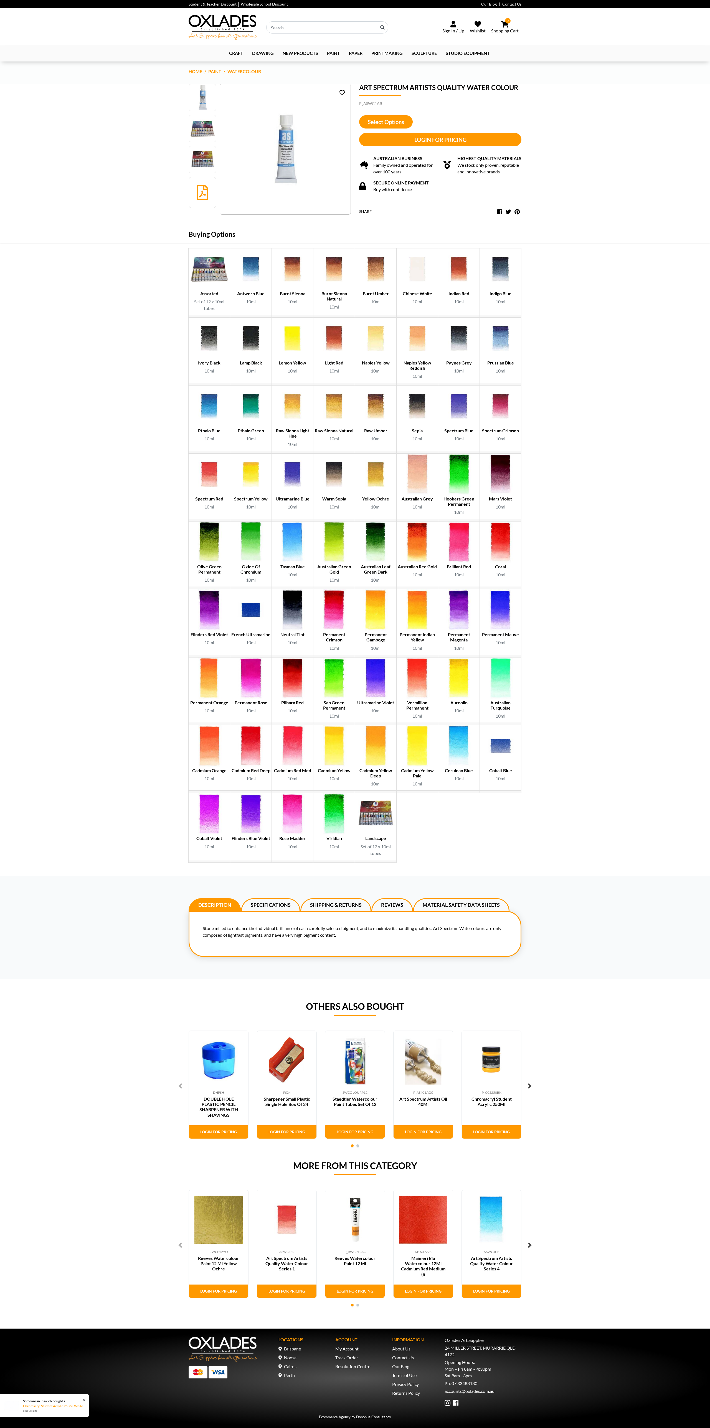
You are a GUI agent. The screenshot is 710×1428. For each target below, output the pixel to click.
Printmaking (387, 53)
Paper (355, 53)
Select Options (386, 122)
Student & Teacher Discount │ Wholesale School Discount (238, 4)
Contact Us (511, 4)
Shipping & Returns (336, 905)
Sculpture (424, 53)
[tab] (215, 904)
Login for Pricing (440, 139)
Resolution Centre (352, 1366)
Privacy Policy (405, 1384)
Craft (236, 53)
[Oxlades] (223, 27)
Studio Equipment (468, 53)
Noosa (290, 1357)
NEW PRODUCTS (300, 53)
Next (529, 1085)
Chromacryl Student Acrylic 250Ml (491, 1101)
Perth (289, 1375)
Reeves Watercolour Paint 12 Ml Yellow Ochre (218, 1263)
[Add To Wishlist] (342, 92)
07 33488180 (464, 1383)
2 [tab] (357, 1145)
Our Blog (489, 4)
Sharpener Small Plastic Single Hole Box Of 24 (287, 1101)
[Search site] (382, 27)
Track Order (346, 1357)
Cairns (290, 1366)
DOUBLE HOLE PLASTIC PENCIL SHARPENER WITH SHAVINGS (218, 1107)
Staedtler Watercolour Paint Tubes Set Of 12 (355, 1101)
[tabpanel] (218, 1084)
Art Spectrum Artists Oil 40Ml (423, 1101)
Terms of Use (404, 1375)
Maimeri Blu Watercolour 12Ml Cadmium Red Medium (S (423, 1266)
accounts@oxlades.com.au (470, 1391)
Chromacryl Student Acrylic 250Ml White (53, 1406)
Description (214, 905)
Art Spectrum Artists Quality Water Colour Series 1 (286, 1263)
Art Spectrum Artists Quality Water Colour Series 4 (491, 1263)
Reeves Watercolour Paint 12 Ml (355, 1260)
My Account (347, 1348)
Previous (180, 1085)
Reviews (392, 905)
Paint (333, 53)
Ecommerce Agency (335, 1417)
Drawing (263, 53)
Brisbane (292, 1348)
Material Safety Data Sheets (461, 905)
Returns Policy (406, 1393)
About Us (401, 1348)
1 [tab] (352, 1145)
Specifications (271, 905)
